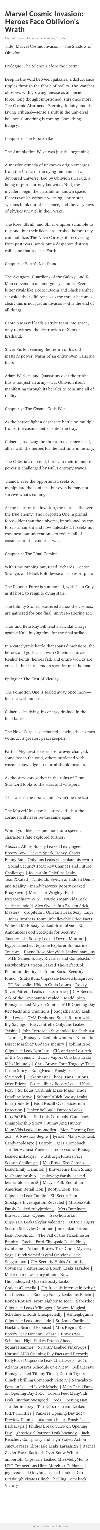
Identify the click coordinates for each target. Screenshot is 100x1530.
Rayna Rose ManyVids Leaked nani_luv (59, 951)
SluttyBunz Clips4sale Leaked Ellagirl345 (56, 978)
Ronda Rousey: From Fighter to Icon (38, 1301)
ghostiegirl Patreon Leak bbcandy (46, 1432)
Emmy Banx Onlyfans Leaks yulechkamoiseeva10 (49, 859)
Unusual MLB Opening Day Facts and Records (46, 1353)
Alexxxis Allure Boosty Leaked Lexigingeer (43, 846)
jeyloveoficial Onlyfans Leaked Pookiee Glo (44, 1472)
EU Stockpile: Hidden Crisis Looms (39, 984)
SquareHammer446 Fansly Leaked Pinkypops (45, 1347)
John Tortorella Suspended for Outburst (58, 1030)
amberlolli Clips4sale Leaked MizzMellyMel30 (46, 1459)
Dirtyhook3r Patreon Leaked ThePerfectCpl (44, 965)
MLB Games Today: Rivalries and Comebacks (49, 958)
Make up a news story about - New (37, 1274)
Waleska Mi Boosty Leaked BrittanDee (39, 925)
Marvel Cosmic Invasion (22, 38)
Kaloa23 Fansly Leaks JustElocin (62, 1294)
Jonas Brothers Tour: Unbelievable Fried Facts (50, 919)
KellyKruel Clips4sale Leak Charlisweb (39, 1360)
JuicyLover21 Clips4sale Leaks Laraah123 (41, 1446)
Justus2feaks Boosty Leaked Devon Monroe (44, 938)
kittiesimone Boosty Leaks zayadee (58, 1268)
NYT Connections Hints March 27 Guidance (44, 1465)
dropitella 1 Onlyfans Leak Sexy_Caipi (58, 912)
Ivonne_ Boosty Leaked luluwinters (40, 1037)
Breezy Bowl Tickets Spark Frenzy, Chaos (42, 852)
